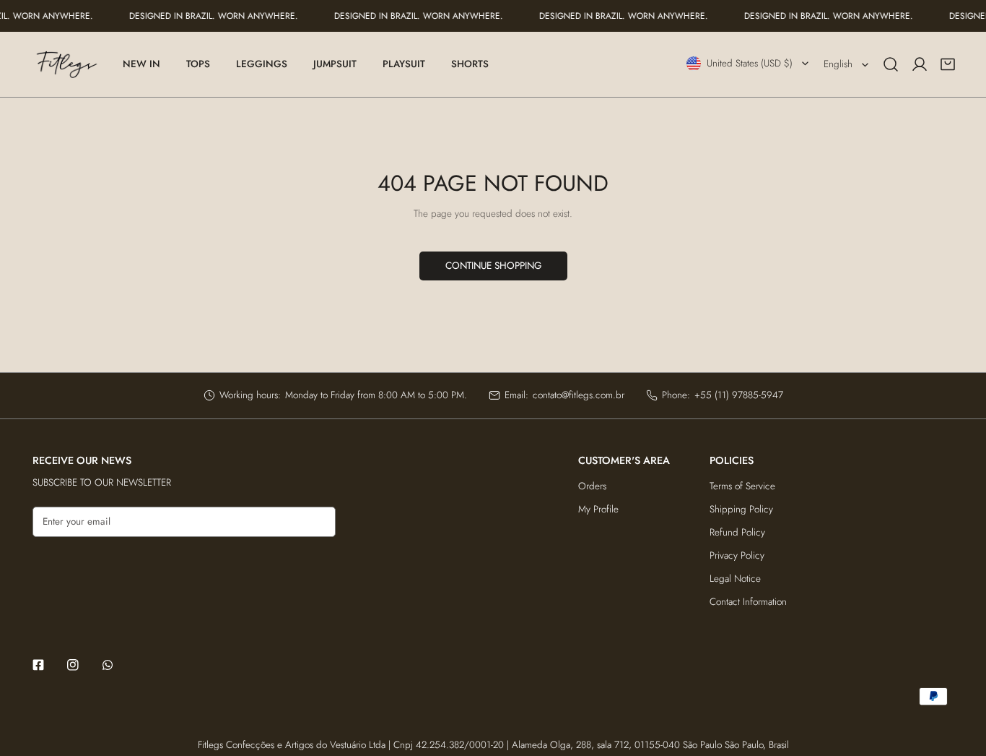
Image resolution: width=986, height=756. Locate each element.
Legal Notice (735, 578)
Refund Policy (737, 532)
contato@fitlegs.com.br (578, 395)
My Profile (598, 509)
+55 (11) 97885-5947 (738, 395)
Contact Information (748, 602)
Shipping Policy (741, 509)
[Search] (890, 64)
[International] (66, 64)
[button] (947, 64)
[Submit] (318, 521)
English (838, 64)
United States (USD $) (750, 63)
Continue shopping (493, 265)
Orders (592, 486)
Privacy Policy (737, 555)
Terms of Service (742, 486)
